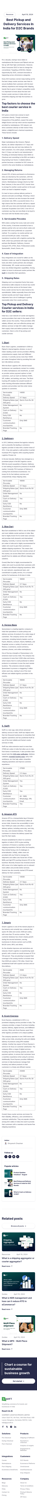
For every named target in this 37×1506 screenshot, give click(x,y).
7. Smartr (6, 922)
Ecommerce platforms (27, 1463)
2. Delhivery (8, 438)
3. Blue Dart (7, 526)
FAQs (4, 1489)
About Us (23, 1483)
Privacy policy (25, 1489)
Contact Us (5, 1492)
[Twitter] (7, 1427)
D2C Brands (24, 1460)
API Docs (23, 1497)
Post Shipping (6, 1466)
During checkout (7, 1441)
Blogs (4, 1483)
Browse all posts (18, 1226)
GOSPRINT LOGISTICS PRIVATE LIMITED (16, 1415)
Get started (18, 1381)
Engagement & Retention (25, 1449)
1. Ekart (5, 342)
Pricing (4, 1495)
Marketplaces (6, 1463)
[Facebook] (3, 1427)
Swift (3, 273)
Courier (4, 1460)
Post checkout (7, 1444)
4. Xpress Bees (9, 625)
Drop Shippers (25, 1473)
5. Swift (6, 726)
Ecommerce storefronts (10, 1469)
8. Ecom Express (10, 1016)
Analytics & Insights (27, 1445)
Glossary (5, 1486)
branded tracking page (17, 756)
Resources (9, 14)
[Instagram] (11, 1427)
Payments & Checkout (24, 1441)
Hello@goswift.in (7, 1422)
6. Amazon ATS (9, 814)
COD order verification (20, 754)
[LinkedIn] (15, 1427)
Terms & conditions (26, 1486)
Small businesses (26, 1469)
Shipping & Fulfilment (27, 1438)
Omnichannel (24, 1466)
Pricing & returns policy (26, 1493)
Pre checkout (6, 1438)
